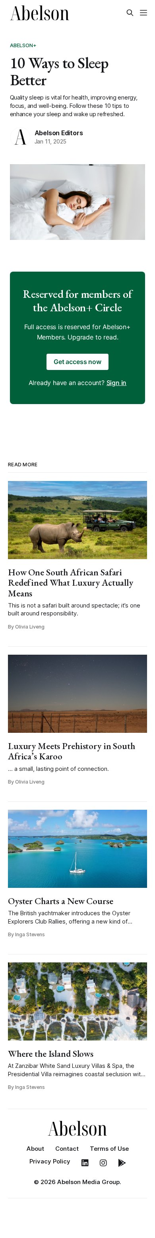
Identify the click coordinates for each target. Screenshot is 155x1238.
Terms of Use (109, 1148)
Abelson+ (23, 45)
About (35, 1148)
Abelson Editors (59, 133)
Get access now (77, 362)
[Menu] (143, 12)
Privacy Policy (49, 1161)
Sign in (117, 383)
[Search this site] (130, 12)
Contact (67, 1148)
